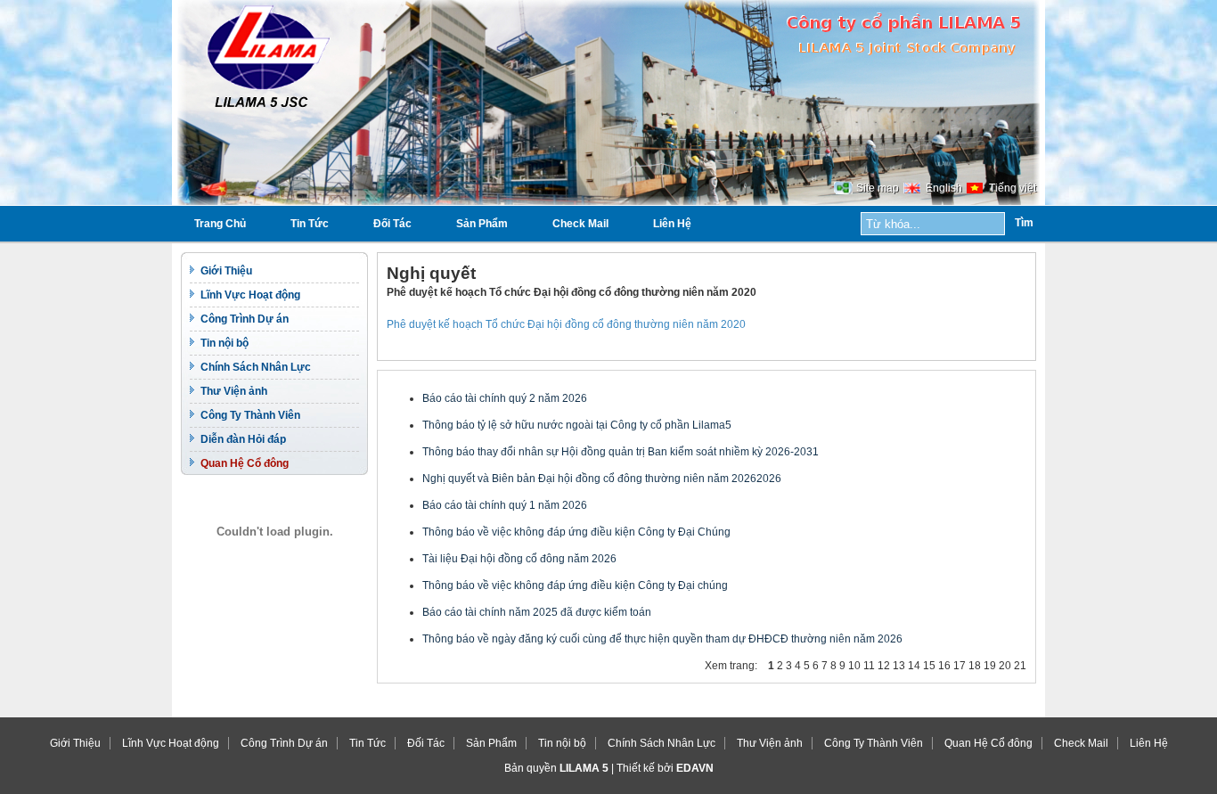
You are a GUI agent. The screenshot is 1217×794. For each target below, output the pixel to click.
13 (899, 665)
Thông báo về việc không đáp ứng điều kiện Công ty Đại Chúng (576, 532)
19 (990, 665)
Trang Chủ (220, 223)
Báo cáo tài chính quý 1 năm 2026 (504, 505)
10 (854, 665)
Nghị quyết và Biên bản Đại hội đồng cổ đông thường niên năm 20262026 (601, 478)
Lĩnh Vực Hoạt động (250, 295)
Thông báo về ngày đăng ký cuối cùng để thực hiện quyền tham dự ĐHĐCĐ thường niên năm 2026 (662, 639)
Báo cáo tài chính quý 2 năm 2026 (504, 398)
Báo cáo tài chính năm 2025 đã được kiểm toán (536, 612)
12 (884, 665)
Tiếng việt (1012, 188)
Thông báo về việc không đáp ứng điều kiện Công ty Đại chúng (575, 585)
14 (914, 665)
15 (929, 665)
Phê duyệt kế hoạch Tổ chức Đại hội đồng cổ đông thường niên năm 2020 (566, 324)
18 (974, 665)
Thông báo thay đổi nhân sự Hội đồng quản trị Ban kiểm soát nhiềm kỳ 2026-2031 (620, 452)
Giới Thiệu (226, 271)
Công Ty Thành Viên (250, 415)
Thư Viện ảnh (233, 391)
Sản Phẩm (482, 223)
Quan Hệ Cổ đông (244, 463)
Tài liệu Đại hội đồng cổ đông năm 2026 (519, 559)
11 (869, 665)
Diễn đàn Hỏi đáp (243, 439)
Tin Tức (309, 223)
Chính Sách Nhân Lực (255, 367)
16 (944, 665)
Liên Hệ (672, 223)
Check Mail (580, 223)
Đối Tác (392, 223)
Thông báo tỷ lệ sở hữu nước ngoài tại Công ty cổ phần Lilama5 (576, 425)
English (944, 188)
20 (1005, 665)
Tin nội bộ (224, 343)
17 (959, 665)
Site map (877, 188)
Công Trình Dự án (244, 319)
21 (1020, 665)
